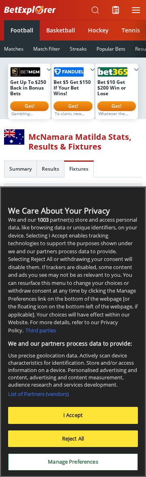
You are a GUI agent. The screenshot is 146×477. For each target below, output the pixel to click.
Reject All (73, 438)
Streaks (78, 48)
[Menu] (136, 10)
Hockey (98, 30)
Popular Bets (111, 48)
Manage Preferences (73, 461)
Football (22, 30)
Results (50, 168)
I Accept (73, 415)
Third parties (41, 330)
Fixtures (78, 168)
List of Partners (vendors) (38, 394)
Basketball (60, 30)
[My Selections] (115, 10)
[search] (95, 10)
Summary (20, 168)
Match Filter (46, 48)
